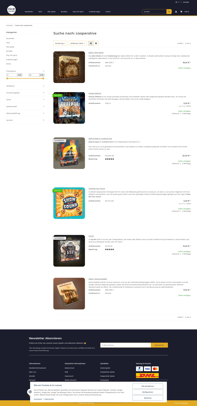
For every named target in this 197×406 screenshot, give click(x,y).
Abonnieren (159, 345)
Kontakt (186, 2)
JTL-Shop (185, 403)
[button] (176, 12)
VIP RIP (91, 236)
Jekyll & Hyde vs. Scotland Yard (100, 138)
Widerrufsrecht (70, 380)
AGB (66, 372)
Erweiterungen (12, 59)
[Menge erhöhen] (189, 120)
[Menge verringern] (161, 120)
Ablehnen (148, 398)
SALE (8, 43)
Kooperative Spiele (107, 376)
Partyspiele (104, 380)
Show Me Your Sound (97, 188)
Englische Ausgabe (134, 297)
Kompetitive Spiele (107, 372)
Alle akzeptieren (147, 386)
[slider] (7, 78)
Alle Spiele (10, 47)
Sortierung (59, 43)
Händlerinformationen (37, 368)
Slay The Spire (11, 55)
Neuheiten (10, 38)
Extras (8, 64)
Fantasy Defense (95, 93)
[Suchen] (169, 11)
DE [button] (176, 2)
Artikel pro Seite (76, 43)
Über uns (32, 372)
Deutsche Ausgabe (127, 70)
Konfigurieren (147, 392)
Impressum (38, 399)
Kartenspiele (105, 368)
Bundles (9, 51)
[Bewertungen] (109, 159)
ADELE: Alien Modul (96, 52)
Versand (32, 380)
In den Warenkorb (175, 127)
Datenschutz (49, 399)
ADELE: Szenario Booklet (98, 279)
